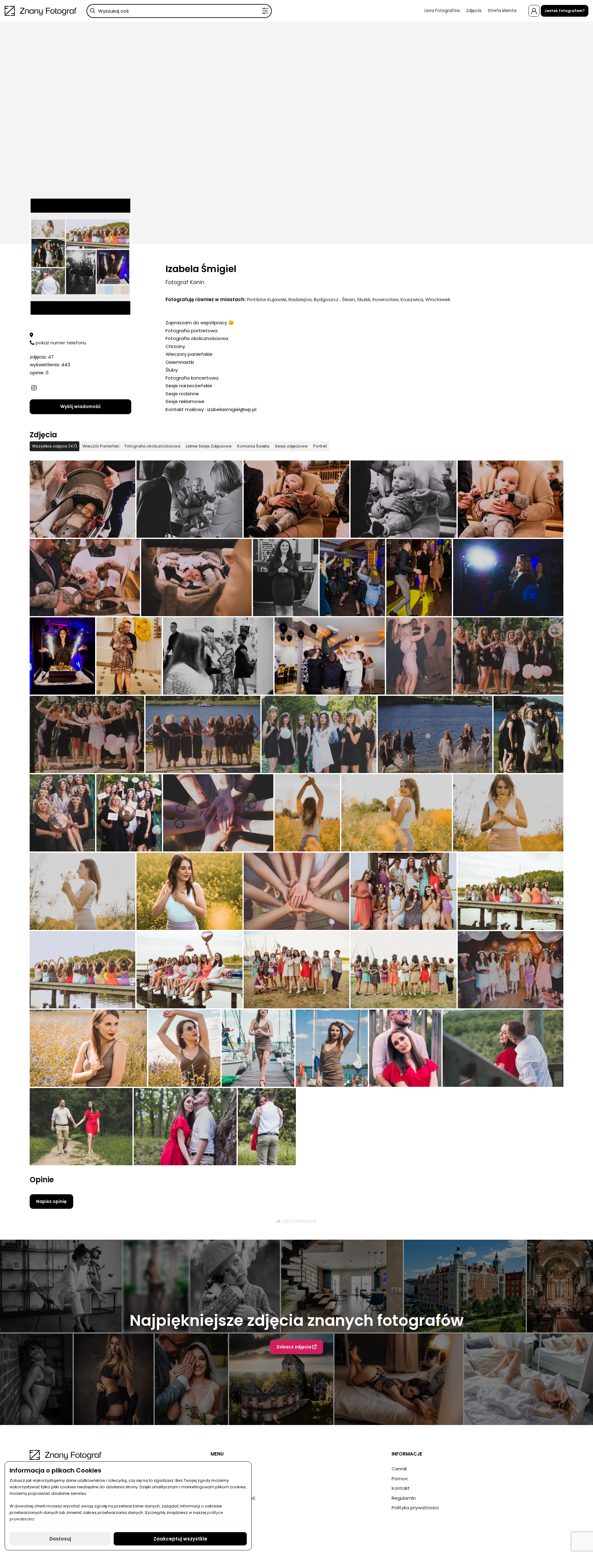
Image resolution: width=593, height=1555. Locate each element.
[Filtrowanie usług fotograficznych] (265, 11)
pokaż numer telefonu (60, 342)
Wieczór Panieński (100, 446)
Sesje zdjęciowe (291, 446)
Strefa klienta (502, 10)
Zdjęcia (474, 10)
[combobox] (179, 11)
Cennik (399, 1468)
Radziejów (300, 299)
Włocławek (437, 299)
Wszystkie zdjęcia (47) (54, 446)
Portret (320, 446)
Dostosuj (60, 1539)
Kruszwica (412, 299)
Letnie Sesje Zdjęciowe (209, 446)
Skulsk (363, 299)
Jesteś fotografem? (565, 10)
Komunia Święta (253, 446)
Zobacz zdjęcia (294, 1346)
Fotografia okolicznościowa (152, 446)
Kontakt (401, 1488)
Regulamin (404, 1498)
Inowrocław (385, 299)
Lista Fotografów (442, 10)
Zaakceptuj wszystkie (180, 1539)
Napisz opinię (51, 1201)
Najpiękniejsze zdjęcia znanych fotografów (297, 1320)
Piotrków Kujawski (266, 299)
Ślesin (348, 299)
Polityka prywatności (415, 1507)
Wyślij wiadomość (80, 406)
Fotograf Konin (185, 282)
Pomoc (400, 1478)
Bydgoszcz (327, 299)
